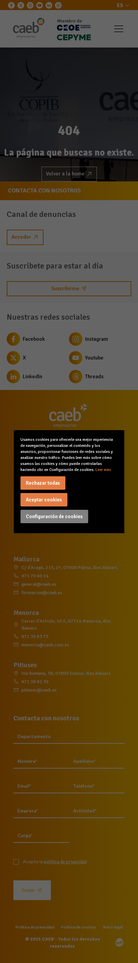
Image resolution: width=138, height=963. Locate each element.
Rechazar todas (43, 483)
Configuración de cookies (54, 516)
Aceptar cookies (44, 500)
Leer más (103, 469)
